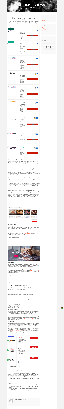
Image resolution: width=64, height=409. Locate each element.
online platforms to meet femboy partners (28, 318)
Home (28, 12)
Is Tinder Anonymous (26, 233)
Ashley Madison (21, 357)
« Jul (42, 51)
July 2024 (43, 19)
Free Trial (34, 347)
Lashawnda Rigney (23, 15)
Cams (43, 28)
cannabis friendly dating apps (34, 270)
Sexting (43, 31)
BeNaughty (20, 337)
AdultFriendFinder (21, 346)
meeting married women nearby (17, 330)
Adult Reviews (32, 5)
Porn (43, 30)
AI (42, 27)
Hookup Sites (32, 12)
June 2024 (43, 20)
